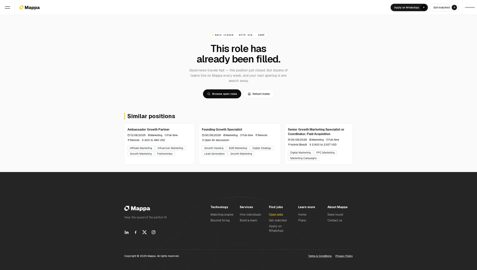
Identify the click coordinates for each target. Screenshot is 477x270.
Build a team (248, 220)
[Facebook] (135, 232)
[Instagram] (153, 232)
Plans (302, 220)
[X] (144, 232)
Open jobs (276, 215)
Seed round (335, 215)
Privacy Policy (344, 256)
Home (302, 215)
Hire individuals (250, 215)
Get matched (278, 220)
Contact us (334, 220)
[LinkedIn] (126, 232)
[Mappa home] (29, 7)
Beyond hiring (220, 220)
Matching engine (221, 215)
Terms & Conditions (320, 256)
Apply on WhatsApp (276, 228)
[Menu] (7, 7)
